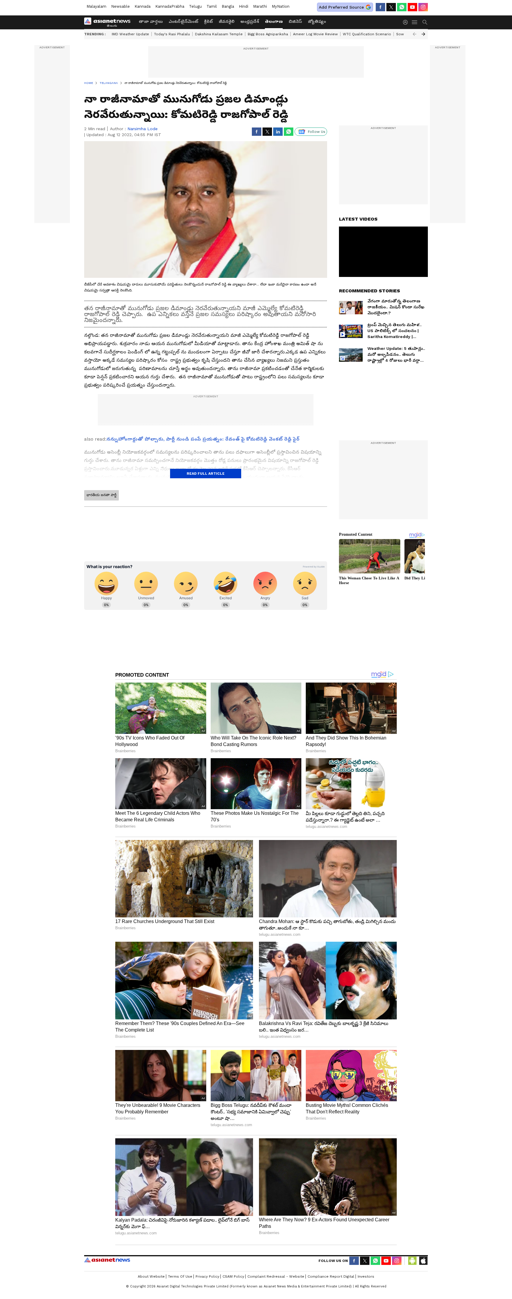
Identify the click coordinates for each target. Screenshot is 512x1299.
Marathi (260, 6)
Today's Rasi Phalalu (172, 34)
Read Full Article (206, 473)
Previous (414, 34)
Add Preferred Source (341, 7)
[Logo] (109, 22)
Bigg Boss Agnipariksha (268, 34)
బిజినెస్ (295, 21)
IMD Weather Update (130, 34)
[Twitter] (391, 7)
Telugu (195, 6)
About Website (151, 1276)
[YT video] (412, 7)
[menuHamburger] (415, 22)
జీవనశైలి (226, 21)
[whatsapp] (402, 7)
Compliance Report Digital (331, 1276)
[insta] (423, 7)
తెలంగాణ (274, 21)
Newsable (120, 6)
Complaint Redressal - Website (275, 1276)
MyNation (280, 6)
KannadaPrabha (169, 6)
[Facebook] (380, 7)
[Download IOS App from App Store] (423, 1261)
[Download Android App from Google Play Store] (412, 1261)
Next (423, 34)
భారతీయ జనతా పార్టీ (101, 495)
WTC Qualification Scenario (367, 34)
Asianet (107, 1259)
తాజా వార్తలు (151, 21)
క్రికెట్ (208, 21)
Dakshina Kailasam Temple (219, 34)
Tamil (212, 6)
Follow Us (316, 132)
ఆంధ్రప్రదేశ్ (249, 21)
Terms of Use (180, 1276)
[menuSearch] (425, 22)
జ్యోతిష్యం (317, 21)
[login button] (407, 22)
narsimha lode (142, 128)
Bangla (228, 6)
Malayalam (96, 6)
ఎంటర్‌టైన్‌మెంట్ (183, 21)
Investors (366, 1276)
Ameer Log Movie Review (315, 34)
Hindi (243, 6)
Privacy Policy (207, 1276)
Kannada (143, 6)
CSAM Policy (233, 1276)
